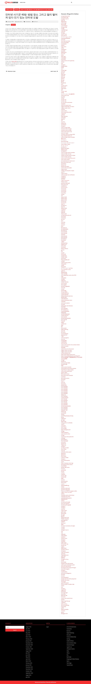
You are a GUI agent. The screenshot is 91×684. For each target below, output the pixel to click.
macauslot (63, 117)
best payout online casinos (66, 464)
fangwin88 (63, 266)
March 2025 (28, 661)
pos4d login (63, 562)
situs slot (63, 339)
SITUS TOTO (63, 482)
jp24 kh (62, 73)
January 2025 (29, 665)
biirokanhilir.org (64, 544)
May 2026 (28, 632)
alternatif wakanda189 (66, 566)
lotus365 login (64, 364)
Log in (47, 626)
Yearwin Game (64, 181)
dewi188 (63, 330)
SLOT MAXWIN (64, 308)
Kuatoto (63, 599)
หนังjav (62, 322)
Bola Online (63, 456)
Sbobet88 (63, 347)
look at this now (64, 184)
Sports (68, 661)
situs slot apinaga (65, 42)
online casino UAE (65, 95)
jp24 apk (63, 71)
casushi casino (64, 85)
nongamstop (64, 255)
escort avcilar (64, 283)
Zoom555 (63, 379)
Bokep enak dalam (65, 148)
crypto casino (64, 169)
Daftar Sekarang (64, 329)
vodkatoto (63, 602)
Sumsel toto (63, 201)
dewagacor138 (64, 613)
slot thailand (63, 44)
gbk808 (62, 516)
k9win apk (63, 56)
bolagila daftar (64, 66)
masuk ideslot (64, 571)
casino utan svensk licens (66, 371)
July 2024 (28, 677)
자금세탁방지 (64, 342)
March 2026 (28, 636)
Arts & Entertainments (71, 626)
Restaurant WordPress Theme (42, 682)
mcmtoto (63, 610)
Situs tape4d (63, 284)
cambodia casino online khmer (67, 495)
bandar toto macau (65, 580)
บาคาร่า (62, 484)
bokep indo (63, 123)
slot (62, 69)
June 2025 (28, 655)
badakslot (63, 537)
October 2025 (29, 647)
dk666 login (63, 421)
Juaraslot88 (63, 413)
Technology (69, 663)
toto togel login (64, 592)
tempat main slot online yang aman (68, 578)
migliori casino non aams (66, 350)
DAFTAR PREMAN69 (65, 314)
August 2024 (28, 675)
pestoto (62, 493)
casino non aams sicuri (66, 105)
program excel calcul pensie (67, 563)
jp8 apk (62, 80)
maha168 (63, 31)
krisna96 (63, 304)
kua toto (63, 479)
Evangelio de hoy (64, 559)
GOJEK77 (63, 521)
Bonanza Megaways (65, 286)
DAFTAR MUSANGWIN (66, 318)
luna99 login (63, 70)
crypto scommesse (65, 180)
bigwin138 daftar (64, 609)
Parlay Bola (63, 606)
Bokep (62, 417)
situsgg (62, 28)
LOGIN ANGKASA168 (65, 353)
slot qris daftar (64, 291)
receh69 (63, 261)
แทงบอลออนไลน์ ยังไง (65, 38)
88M (62, 325)
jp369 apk (63, 74)
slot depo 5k (63, 147)
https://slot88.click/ (65, 259)
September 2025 (29, 649)
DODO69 (63, 234)
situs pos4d (63, 188)
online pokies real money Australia (68, 368)
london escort (64, 538)
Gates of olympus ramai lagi (67, 463)
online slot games (65, 337)
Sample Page (22, 2)
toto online (63, 193)
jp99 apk (63, 77)
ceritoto (62, 473)
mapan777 (63, 113)
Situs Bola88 (63, 466)
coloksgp (63, 438)
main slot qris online (65, 434)
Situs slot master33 (65, 503)
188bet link (63, 445)
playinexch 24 (64, 335)
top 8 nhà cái (64, 35)
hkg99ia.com (64, 244)
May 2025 (28, 657)
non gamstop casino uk (66, 215)
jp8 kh (62, 81)
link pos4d (63, 216)
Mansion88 (63, 24)
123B (62, 336)
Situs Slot (63, 53)
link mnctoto (64, 328)
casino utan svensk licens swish (68, 564)
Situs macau (63, 449)
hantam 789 (63, 475)
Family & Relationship (71, 636)
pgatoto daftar (64, 372)
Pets (67, 655)
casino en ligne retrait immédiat (68, 137)
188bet (62, 241)
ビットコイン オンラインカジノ (67, 142)
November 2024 (29, 669)
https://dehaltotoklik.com (66, 135)
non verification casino (66, 269)
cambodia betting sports (66, 498)
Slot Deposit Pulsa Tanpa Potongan (68, 567)
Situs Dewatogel (64, 440)
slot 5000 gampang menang (67, 415)
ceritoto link (63, 323)
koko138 (63, 20)
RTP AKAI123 (64, 227)
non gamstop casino (65, 16)
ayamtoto (63, 553)
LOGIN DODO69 (64, 397)
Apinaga (63, 32)
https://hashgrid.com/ (66, 429)
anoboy (62, 194)
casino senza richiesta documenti (68, 158)
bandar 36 (63, 361)
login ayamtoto (64, 116)
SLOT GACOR (64, 317)
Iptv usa (63, 219)
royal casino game (65, 552)
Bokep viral (63, 165)
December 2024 (29, 667)
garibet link (63, 443)
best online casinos (65, 378)
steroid (62, 289)
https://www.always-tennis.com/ (68, 354)
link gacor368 (64, 27)
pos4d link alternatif (65, 183)
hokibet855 (63, 57)
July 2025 (28, 653)
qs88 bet (63, 271)
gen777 (62, 250)
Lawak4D (63, 474)
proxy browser (64, 187)
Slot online (63, 383)
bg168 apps (63, 513)
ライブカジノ (64, 140)
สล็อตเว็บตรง (63, 21)
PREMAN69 (63, 312)
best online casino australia (67, 375)
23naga (62, 360)
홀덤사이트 (63, 138)
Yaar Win (63, 96)
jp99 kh (62, 78)
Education (69, 634)
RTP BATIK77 (64, 239)
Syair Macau (63, 427)
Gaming (17, 9)
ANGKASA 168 (64, 410)
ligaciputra (63, 453)
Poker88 (63, 321)
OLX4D (62, 98)
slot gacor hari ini (65, 18)
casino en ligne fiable (65, 127)
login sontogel (64, 273)
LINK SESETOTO (64, 298)
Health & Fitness (70, 640)
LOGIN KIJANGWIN (65, 311)
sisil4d (62, 48)
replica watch (64, 510)
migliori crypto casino (65, 108)
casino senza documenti (66, 112)
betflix (62, 608)
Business (68, 630)
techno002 (63, 59)
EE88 (62, 365)
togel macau (63, 542)
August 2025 (28, 651)
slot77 (62, 461)
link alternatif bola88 (65, 502)
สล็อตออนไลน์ (64, 272)
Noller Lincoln (9, 9)
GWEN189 (63, 280)
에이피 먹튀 (14, 61)
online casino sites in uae (66, 131)
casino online (64, 110)
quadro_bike (19, 21)
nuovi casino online (65, 159)
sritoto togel (63, 23)
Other (68, 651)
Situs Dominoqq (64, 141)
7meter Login (64, 91)
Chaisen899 (63, 264)
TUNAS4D (63, 301)
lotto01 (62, 585)
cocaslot (63, 527)
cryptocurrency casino (66, 262)
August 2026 (28, 626)
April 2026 (28, 634)
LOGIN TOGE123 (64, 315)
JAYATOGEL (63, 591)
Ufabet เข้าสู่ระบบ (64, 432)
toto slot (63, 468)
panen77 (63, 223)
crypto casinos (64, 173)
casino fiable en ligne (65, 144)
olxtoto (62, 62)
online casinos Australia (66, 367)
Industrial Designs (70, 644)
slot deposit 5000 (65, 447)
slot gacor (63, 64)
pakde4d (63, 115)
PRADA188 (63, 411)
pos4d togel (63, 290)
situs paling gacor (65, 577)
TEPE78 (62, 500)
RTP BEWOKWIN (64, 229)
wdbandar (63, 534)
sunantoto (63, 376)
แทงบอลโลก (63, 278)
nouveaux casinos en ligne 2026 (68, 134)
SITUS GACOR (64, 232)
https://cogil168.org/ (65, 601)
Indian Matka (64, 535)
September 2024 (29, 673)
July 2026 (28, 628)
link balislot (63, 124)
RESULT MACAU (64, 248)
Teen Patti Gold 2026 (65, 41)
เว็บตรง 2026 (64, 213)
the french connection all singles (68, 525)
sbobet (62, 486)
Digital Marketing (70, 632)
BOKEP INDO (64, 297)
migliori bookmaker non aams (67, 106)
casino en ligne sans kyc (66, 154)
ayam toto (63, 556)
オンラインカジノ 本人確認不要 (67, 94)
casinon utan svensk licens (66, 598)
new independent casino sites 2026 (68, 275)
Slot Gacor (63, 523)
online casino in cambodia (66, 422)
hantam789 (63, 477)
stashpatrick (63, 49)
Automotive (69, 628)
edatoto (62, 45)
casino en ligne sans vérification (68, 174)
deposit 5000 (64, 197)
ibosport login (64, 257)
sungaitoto (63, 176)
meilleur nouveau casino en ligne (68, 155)
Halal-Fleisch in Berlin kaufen (67, 369)
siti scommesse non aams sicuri (68, 161)
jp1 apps (63, 420)
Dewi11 (62, 381)
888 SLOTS (63, 87)
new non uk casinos (65, 303)
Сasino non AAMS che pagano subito (69, 491)
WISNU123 (63, 395)
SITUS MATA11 (64, 439)
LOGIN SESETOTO (65, 293)
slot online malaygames (66, 573)
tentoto (62, 414)
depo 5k (63, 119)
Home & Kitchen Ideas (71, 643)
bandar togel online (65, 467)
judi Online (63, 258)
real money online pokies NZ (67, 436)
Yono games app (64, 17)
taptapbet (63, 103)
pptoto (62, 612)
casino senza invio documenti (67, 349)
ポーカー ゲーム (64, 145)
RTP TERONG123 (64, 310)
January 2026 (29, 640)
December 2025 (29, 643)
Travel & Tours (70, 665)
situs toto (63, 39)
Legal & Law (69, 647)
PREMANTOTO (64, 499)
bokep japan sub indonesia (67, 305)
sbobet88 (63, 541)
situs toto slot (64, 343)
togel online (63, 46)
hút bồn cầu (63, 99)
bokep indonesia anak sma (67, 296)
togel (62, 276)
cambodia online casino (66, 452)
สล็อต (62, 478)
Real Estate (69, 657)
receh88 (63, 279)
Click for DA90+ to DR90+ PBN (67, 584)
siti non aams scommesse (66, 102)
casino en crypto (64, 133)
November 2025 (29, 644)
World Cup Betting (65, 605)
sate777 (63, 172)
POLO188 (63, 307)
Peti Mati (63, 574)
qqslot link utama (65, 583)
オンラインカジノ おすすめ (67, 268)
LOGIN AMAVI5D (64, 294)
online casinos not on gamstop (67, 60)
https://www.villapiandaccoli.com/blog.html (70, 356)
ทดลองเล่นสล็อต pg (65, 485)
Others (68, 653)
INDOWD (63, 179)
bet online (63, 332)
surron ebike (64, 428)
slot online (63, 442)
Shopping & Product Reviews (73, 659)
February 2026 (29, 638)
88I (62, 326)
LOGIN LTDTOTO (64, 282)
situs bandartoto (64, 333)
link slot (63, 576)
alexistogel (63, 581)
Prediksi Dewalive (65, 518)
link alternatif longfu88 (66, 505)
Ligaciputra (63, 418)
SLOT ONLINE (64, 399)
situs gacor (63, 551)
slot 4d (62, 471)
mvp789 (63, 109)
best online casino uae (66, 162)
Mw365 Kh (63, 83)
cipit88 (62, 265)
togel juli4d (63, 590)
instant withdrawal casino (66, 300)
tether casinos (64, 603)
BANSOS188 (63, 385)
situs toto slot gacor (65, 569)
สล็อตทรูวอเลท (64, 149)
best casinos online (65, 374)
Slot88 (62, 92)
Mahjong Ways (64, 243)
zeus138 (63, 450)
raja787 (62, 424)
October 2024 (29, 671)
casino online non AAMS (66, 167)
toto (62, 63)
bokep (62, 67)
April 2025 (28, 659)
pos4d (62, 560)
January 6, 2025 (10, 21)
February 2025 (29, 663)
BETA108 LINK (64, 595)
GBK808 (63, 557)
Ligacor (62, 546)
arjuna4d (63, 50)
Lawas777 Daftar (64, 457)
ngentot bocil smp (65, 517)
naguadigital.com (64, 555)
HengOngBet (64, 340)
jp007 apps (63, 512)
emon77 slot (64, 34)
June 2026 (28, 630)
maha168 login (64, 30)
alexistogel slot (64, 520)
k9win (62, 55)
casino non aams (64, 346)
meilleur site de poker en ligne (67, 170)
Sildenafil (63, 211)
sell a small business (65, 460)
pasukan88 (63, 254)
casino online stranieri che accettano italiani (70, 344)
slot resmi (63, 596)
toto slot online (64, 481)
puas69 (62, 252)
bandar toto (63, 545)
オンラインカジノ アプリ (66, 37)
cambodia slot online (65, 496)
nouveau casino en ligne (66, 128)
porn (62, 84)
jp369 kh (63, 76)
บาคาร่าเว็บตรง (64, 25)
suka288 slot (64, 186)
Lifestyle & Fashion (71, 649)
